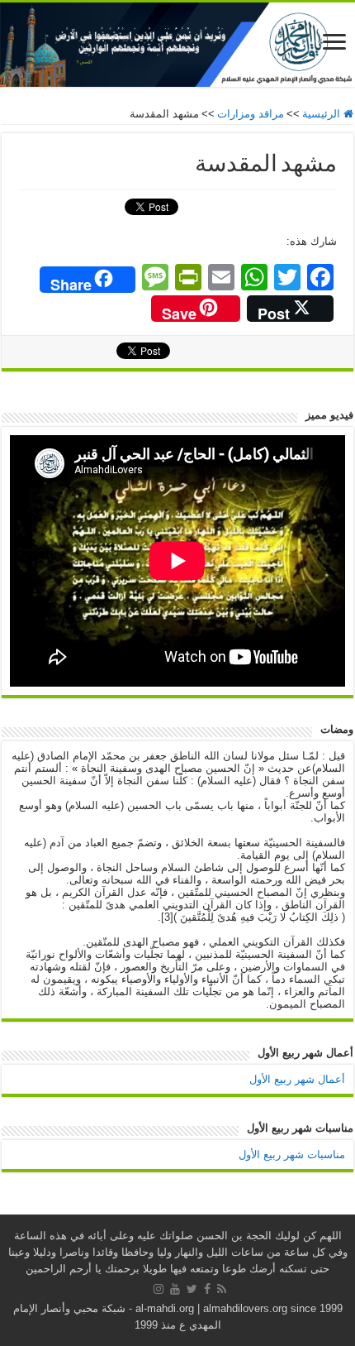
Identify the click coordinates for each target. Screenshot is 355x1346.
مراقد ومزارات (250, 114)
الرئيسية (322, 114)
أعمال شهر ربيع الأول (297, 1079)
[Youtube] (175, 1289)
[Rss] (221, 1289)
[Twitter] (192, 1289)
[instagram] (158, 1289)
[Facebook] (207, 1289)
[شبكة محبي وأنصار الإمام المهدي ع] (177, 44)
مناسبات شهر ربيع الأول (292, 1154)
